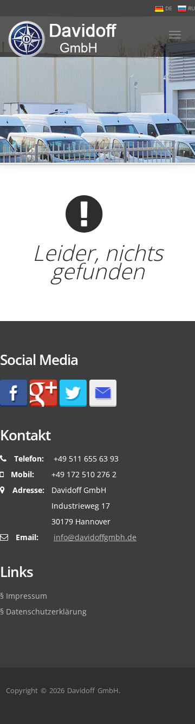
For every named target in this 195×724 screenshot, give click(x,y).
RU (190, 8)
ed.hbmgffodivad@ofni (95, 537)
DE (168, 8)
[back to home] (59, 36)
